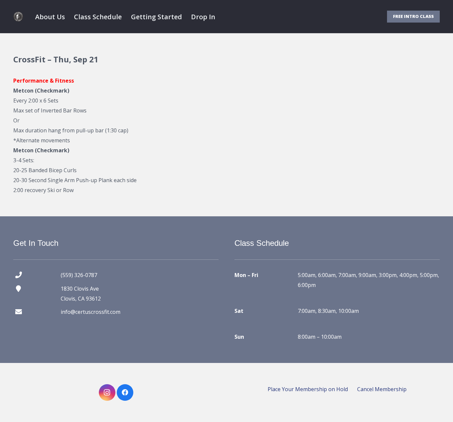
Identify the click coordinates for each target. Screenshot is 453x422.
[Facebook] (125, 392)
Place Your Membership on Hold (308, 389)
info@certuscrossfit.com (90, 312)
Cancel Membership (382, 389)
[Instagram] (107, 392)
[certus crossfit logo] (18, 17)
